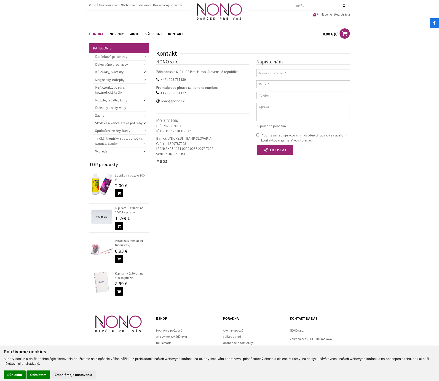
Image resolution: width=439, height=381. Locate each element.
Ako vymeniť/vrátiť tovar (171, 337)
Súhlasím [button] (14, 375)
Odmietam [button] (38, 375)
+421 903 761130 (173, 79)
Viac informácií (302, 140)
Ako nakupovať (109, 5)
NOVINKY (117, 34)
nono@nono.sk (173, 101)
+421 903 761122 (173, 93)
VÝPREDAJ (153, 34)
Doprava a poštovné (169, 330)
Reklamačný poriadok (167, 5)
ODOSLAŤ (278, 149)
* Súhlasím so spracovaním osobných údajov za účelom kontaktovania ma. (304, 137)
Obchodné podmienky (136, 5)
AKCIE (134, 34)
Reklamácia (163, 343)
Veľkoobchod (232, 337)
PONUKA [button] (96, 34)
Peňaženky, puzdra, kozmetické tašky (110, 90)
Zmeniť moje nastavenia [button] (73, 375)
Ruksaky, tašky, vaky (110, 107)
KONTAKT (175, 34)
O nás (93, 5)
